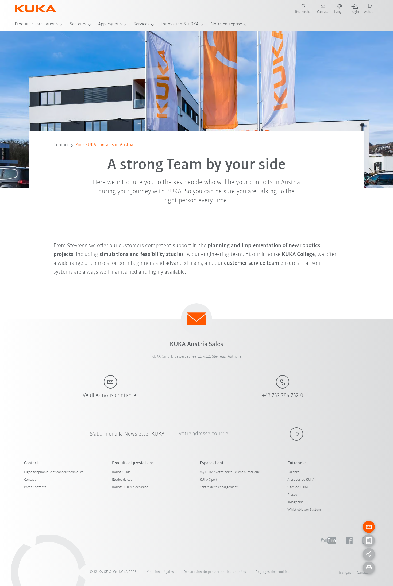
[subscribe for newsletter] (296, 434)
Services (141, 24)
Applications (110, 24)
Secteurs (78, 24)
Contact (61, 145)
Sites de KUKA (297, 487)
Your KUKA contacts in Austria (104, 145)
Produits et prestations (36, 24)
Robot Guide (121, 472)
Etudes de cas (122, 480)
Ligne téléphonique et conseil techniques (53, 472)
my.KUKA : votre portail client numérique (230, 472)
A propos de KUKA (300, 480)
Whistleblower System (304, 510)
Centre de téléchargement (219, 487)
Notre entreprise (226, 24)
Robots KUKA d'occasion (130, 487)
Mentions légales (160, 572)
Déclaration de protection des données (214, 572)
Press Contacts (35, 487)
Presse (292, 495)
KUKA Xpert (208, 480)
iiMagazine (295, 502)
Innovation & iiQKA (180, 24)
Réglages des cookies (272, 572)
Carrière (293, 472)
